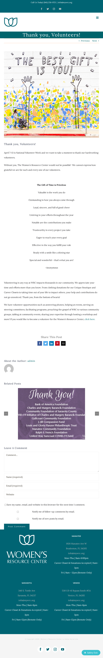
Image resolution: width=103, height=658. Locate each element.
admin (31, 360)
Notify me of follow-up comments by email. (53, 511)
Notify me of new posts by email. (48, 518)
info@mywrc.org (65, 2)
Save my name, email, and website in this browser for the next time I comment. (46, 504)
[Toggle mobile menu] (97, 17)
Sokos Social (70, 639)
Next (94, 40)
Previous (85, 40)
